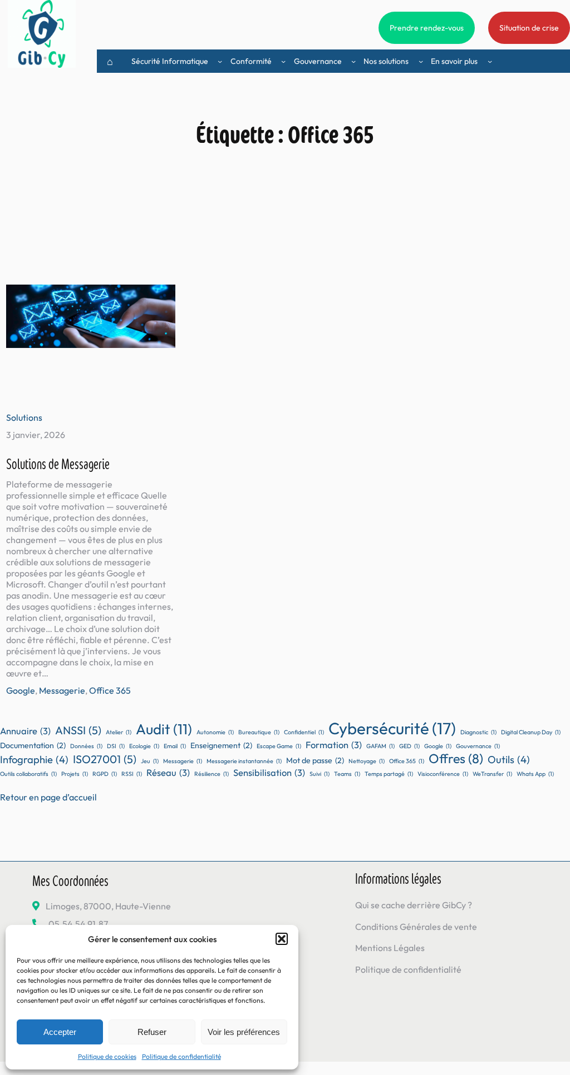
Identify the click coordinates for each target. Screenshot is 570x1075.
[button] (281, 938)
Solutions (24, 417)
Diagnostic (478, 732)
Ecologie (144, 746)
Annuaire (25, 730)
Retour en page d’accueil (48, 797)
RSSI (131, 774)
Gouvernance (478, 746)
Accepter (59, 1032)
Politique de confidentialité (181, 1056)
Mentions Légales (390, 947)
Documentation (33, 745)
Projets (74, 774)
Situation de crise (529, 28)
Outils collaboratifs (28, 774)
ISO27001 (104, 759)
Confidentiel (304, 732)
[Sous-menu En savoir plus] (490, 61)
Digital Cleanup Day (531, 732)
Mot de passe (315, 760)
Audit (164, 729)
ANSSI (78, 730)
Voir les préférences (244, 1032)
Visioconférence (442, 774)
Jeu (150, 761)
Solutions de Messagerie (58, 463)
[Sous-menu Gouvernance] (353, 61)
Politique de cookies (107, 1056)
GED (409, 746)
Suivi (319, 774)
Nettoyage (366, 761)
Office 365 (110, 690)
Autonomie (215, 732)
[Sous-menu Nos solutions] (421, 61)
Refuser (151, 1032)
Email (175, 746)
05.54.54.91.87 (78, 923)
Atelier (118, 732)
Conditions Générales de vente (416, 926)
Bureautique (258, 732)
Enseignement (221, 745)
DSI (116, 746)
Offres (456, 758)
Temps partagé (389, 774)
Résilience (211, 774)
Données (86, 746)
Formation (334, 744)
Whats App (535, 774)
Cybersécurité (392, 728)
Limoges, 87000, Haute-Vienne (108, 906)
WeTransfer (492, 774)
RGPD (104, 774)
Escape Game (279, 746)
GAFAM (380, 746)
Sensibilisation (269, 772)
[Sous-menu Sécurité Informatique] (220, 61)
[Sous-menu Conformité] (283, 61)
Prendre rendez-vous (427, 28)
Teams (347, 774)
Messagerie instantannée (244, 761)
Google (20, 690)
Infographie (34, 759)
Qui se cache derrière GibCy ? (413, 904)
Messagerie (62, 690)
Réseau (168, 772)
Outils (509, 759)
